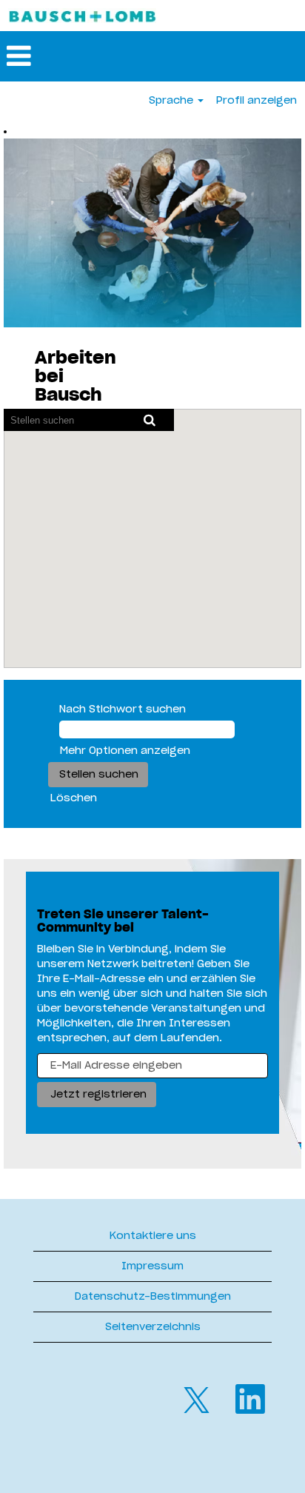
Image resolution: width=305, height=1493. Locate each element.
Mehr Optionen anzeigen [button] (125, 751)
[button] (152, 56)
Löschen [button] (73, 798)
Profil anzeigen (256, 101)
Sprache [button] (172, 101)
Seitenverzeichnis (153, 1327)
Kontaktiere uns (153, 1236)
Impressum (152, 1266)
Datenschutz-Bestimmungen (153, 1297)
